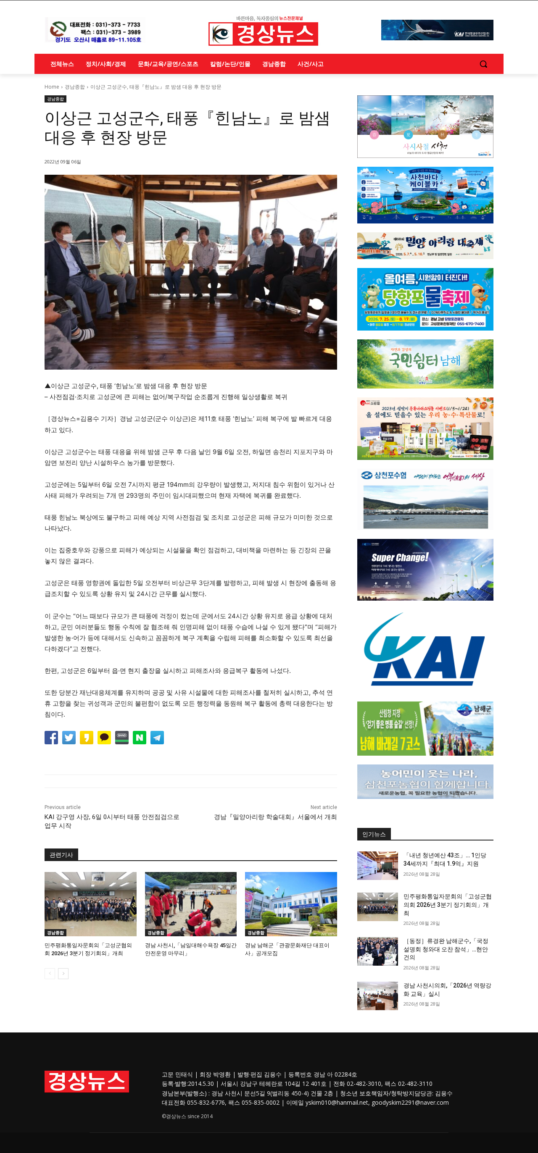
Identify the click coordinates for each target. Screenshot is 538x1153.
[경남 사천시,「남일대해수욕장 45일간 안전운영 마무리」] (191, 904)
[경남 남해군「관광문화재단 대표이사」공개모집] (291, 904)
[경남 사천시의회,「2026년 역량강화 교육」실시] (377, 996)
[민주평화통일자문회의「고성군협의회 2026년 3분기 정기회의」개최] (91, 904)
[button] (483, 64)
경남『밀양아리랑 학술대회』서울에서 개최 (275, 817)
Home (52, 86)
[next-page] (63, 973)
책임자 (380, 1093)
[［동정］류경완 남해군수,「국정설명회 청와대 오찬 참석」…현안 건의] (377, 951)
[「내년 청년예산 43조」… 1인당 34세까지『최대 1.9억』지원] (377, 865)
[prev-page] (50, 973)
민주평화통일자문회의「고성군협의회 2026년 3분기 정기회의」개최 (448, 904)
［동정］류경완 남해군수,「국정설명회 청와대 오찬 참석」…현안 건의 (446, 949)
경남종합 (75, 86)
